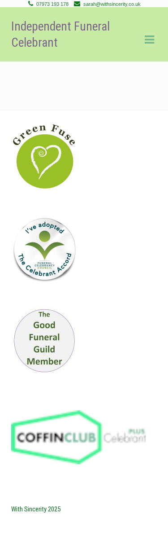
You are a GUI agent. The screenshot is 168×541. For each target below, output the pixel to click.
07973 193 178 (52, 4)
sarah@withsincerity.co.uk (112, 4)
